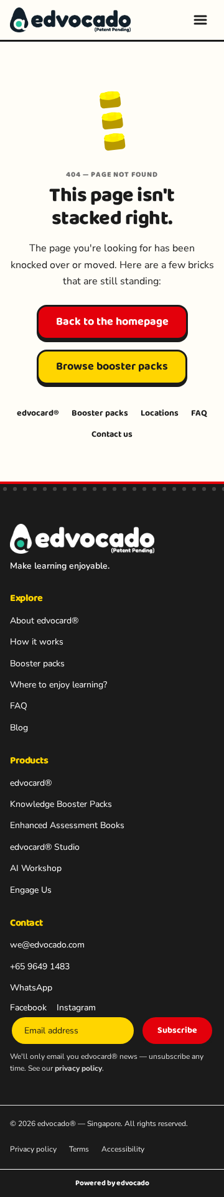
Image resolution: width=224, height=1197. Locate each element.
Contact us (112, 434)
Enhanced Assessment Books (67, 825)
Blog (19, 728)
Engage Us (31, 890)
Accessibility (122, 1149)
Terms (79, 1149)
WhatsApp (31, 988)
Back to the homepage (112, 321)
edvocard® (38, 413)
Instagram (76, 1007)
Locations (160, 413)
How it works (36, 642)
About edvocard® (44, 620)
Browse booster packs (112, 366)
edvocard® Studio (45, 847)
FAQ (199, 413)
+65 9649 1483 (40, 966)
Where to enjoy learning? (58, 685)
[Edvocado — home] (70, 19)
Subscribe (177, 1030)
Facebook (28, 1007)
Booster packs (100, 413)
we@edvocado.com (47, 945)
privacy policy (78, 1068)
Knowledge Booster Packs (61, 804)
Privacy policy (33, 1149)
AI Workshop (36, 868)
